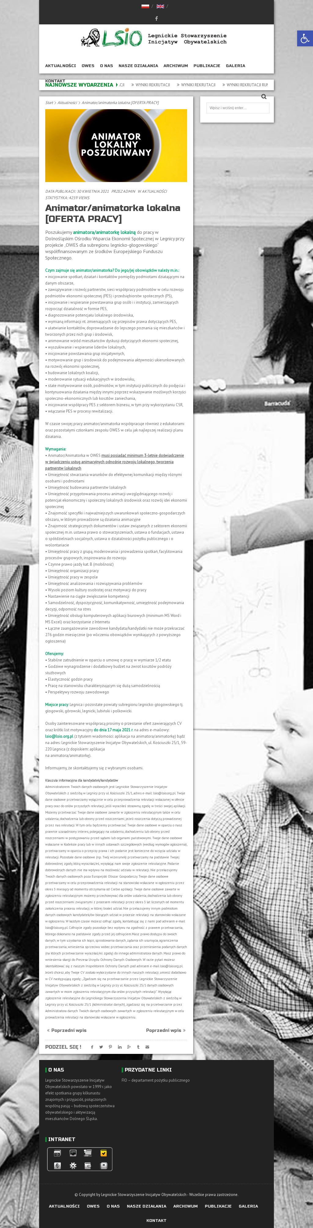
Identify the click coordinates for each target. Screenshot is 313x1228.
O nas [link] (106, 65)
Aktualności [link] (60, 65)
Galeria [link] (235, 65)
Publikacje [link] (206, 65)
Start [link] (49, 102)
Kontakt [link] (55, 81)
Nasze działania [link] (138, 65)
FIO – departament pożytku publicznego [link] (156, 1080)
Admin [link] (129, 191)
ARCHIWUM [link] (176, 65)
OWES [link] (88, 65)
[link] (305, 38)
